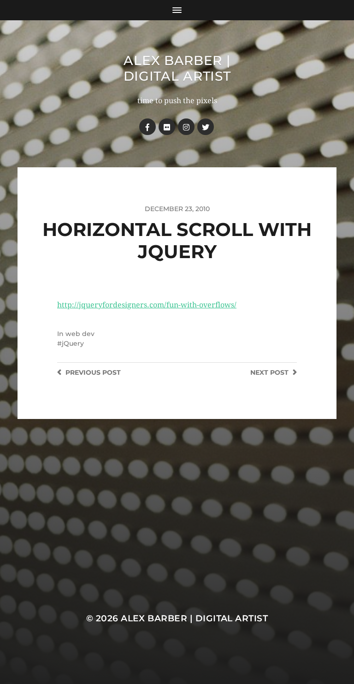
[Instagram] (186, 126)
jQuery (73, 343)
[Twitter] (205, 126)
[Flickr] (167, 126)
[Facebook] (147, 126)
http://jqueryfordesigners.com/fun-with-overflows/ (146, 305)
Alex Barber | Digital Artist (177, 68)
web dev (79, 334)
